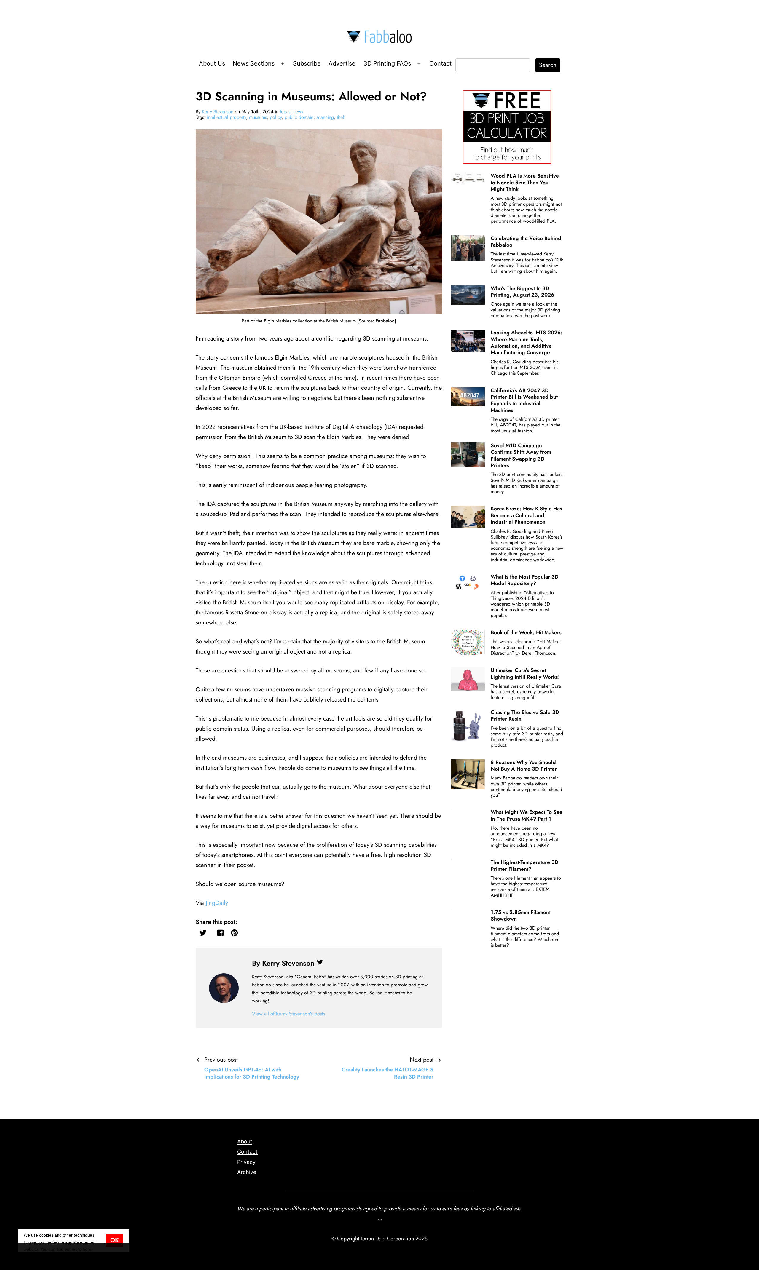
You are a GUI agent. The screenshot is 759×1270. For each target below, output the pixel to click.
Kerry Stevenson (217, 111)
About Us (212, 63)
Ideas (285, 111)
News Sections (254, 63)
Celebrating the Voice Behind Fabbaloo (526, 241)
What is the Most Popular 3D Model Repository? (525, 580)
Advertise (342, 63)
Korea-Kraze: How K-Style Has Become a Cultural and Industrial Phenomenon (526, 515)
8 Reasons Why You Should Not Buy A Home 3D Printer (524, 765)
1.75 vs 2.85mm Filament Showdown (521, 915)
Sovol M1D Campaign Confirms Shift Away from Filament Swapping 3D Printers (521, 455)
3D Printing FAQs (387, 63)
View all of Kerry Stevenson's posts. (289, 1013)
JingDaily (217, 903)
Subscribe (307, 63)
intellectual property (226, 117)
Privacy (246, 1162)
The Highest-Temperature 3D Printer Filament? (525, 865)
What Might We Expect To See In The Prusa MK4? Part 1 (526, 815)
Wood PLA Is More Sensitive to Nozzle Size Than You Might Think (525, 182)
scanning (325, 117)
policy (276, 117)
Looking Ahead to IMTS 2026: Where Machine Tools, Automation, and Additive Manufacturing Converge (526, 342)
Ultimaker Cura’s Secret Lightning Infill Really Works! (525, 673)
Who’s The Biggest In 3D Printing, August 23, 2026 (522, 292)
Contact (440, 63)
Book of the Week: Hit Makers (526, 632)
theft (341, 117)
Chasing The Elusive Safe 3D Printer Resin (525, 715)
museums (258, 117)
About (244, 1141)
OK (114, 1240)
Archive (246, 1172)
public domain (299, 117)
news (298, 111)
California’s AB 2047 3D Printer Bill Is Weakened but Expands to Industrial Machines (524, 400)
